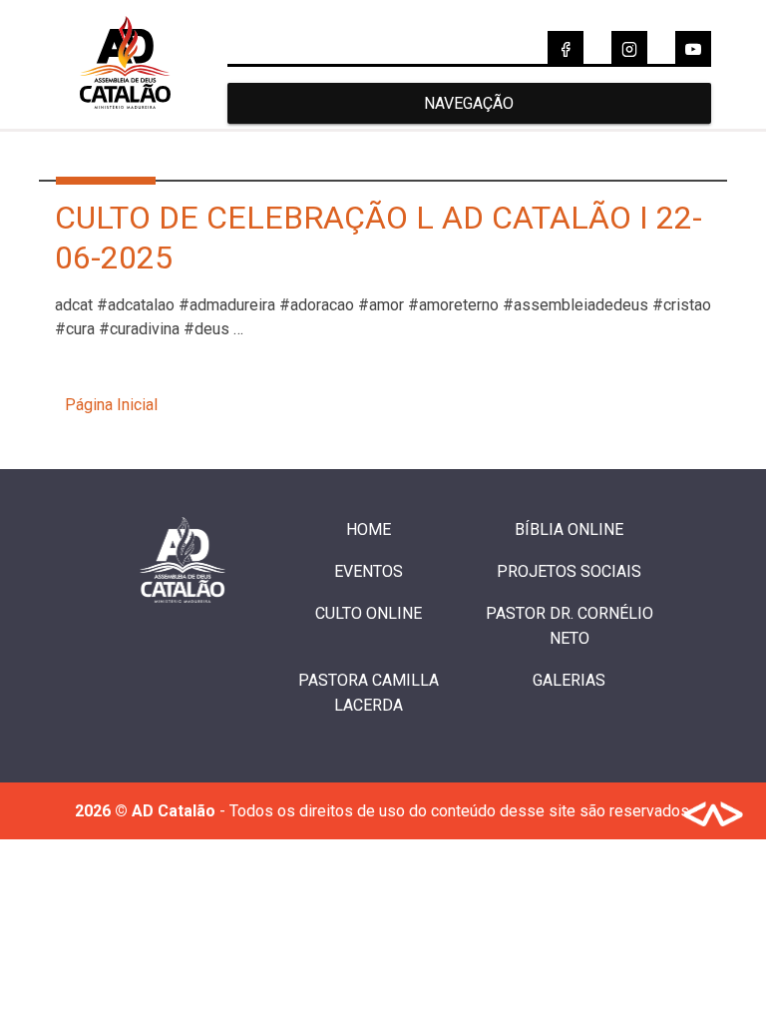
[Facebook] (565, 49)
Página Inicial (111, 404)
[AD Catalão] (125, 119)
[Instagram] (629, 49)
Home (368, 529)
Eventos (368, 571)
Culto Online (368, 613)
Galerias (569, 680)
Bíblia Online (569, 529)
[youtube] (693, 49)
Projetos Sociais (569, 571)
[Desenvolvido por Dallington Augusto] (713, 817)
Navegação (469, 103)
